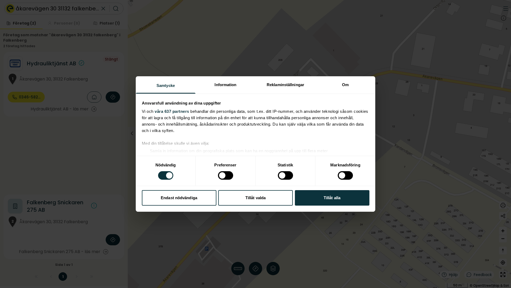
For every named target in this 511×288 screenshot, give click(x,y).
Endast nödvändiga (179, 197)
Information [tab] (225, 84)
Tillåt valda (255, 197)
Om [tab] (345, 84)
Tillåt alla (332, 197)
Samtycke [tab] (165, 85)
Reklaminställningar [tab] (285, 84)
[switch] (225, 175)
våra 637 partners (172, 111)
